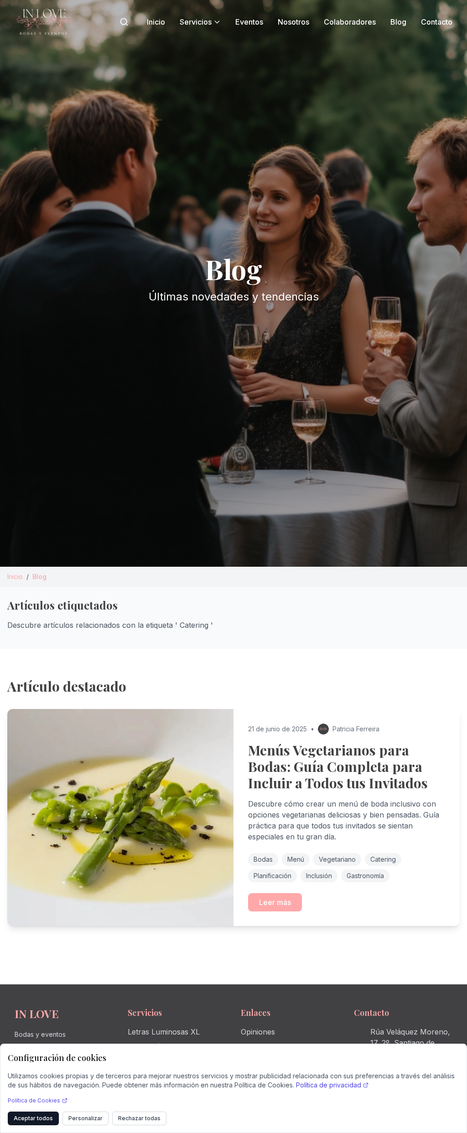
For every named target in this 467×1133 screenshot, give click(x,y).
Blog (398, 21)
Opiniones (258, 1031)
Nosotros (293, 21)
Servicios (196, 21)
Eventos (249, 21)
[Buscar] (124, 22)
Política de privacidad (328, 1085)
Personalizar (85, 1118)
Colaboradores (350, 21)
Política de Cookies (34, 1100)
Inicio (156, 21)
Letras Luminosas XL (164, 1031)
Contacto (436, 21)
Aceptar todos (33, 1118)
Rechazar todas (139, 1118)
